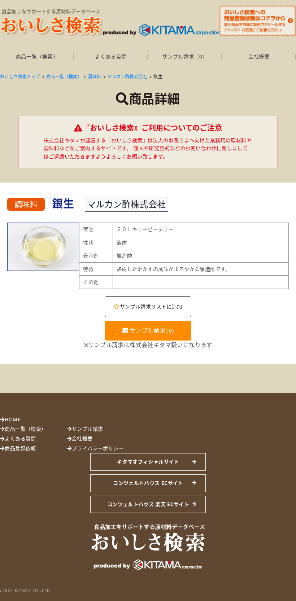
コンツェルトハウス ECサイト (148, 482)
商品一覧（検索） (37, 56)
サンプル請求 (151, 330)
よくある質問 (111, 56)
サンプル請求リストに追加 (151, 306)
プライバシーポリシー (98, 448)
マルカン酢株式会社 (127, 77)
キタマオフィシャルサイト (148, 461)
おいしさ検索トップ (20, 77)
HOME (13, 419)
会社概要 (259, 56)
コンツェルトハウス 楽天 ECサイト (148, 504)
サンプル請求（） (185, 56)
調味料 (94, 77)
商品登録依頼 (20, 448)
